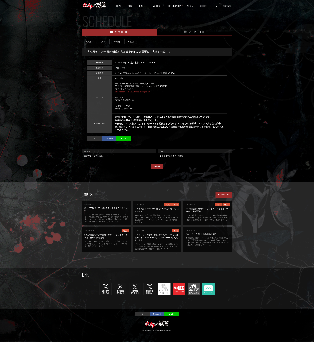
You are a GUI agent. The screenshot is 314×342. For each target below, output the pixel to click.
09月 (117, 41)
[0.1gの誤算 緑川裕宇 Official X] (105, 289)
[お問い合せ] (208, 289)
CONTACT (227, 6)
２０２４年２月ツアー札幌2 (171, 153)
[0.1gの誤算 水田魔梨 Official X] (135, 289)
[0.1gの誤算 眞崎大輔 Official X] (150, 289)
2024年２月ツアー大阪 (93, 153)
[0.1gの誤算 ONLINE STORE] (164, 289)
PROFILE (142, 6)
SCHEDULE (157, 6)
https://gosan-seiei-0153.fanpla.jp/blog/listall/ (132, 92)
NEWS (130, 6)
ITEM (215, 6)
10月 (132, 41)
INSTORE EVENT (196, 32)
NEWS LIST (225, 194)
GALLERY (203, 6)
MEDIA (190, 6)
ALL (89, 41)
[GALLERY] (194, 289)
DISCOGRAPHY (174, 6)
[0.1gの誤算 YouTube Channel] (179, 289)
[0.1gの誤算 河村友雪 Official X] (120, 289)
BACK (158, 166)
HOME (119, 6)
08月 (103, 41)
